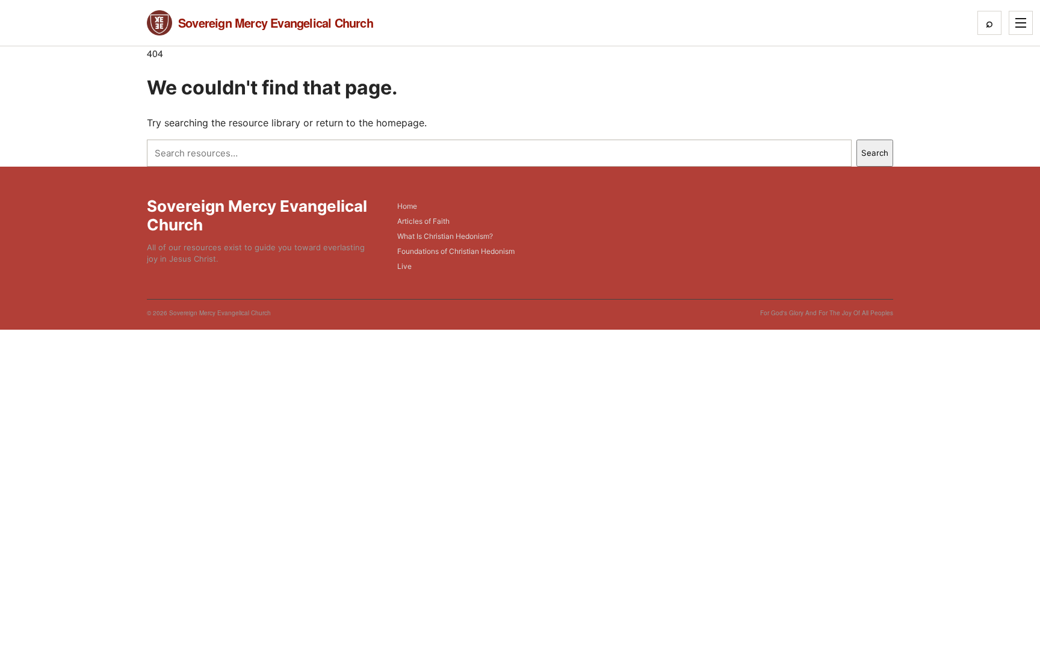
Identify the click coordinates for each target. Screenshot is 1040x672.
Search (874, 153)
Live (404, 266)
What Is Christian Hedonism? (445, 236)
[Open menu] (1021, 23)
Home (407, 206)
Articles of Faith (423, 221)
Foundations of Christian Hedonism (456, 251)
